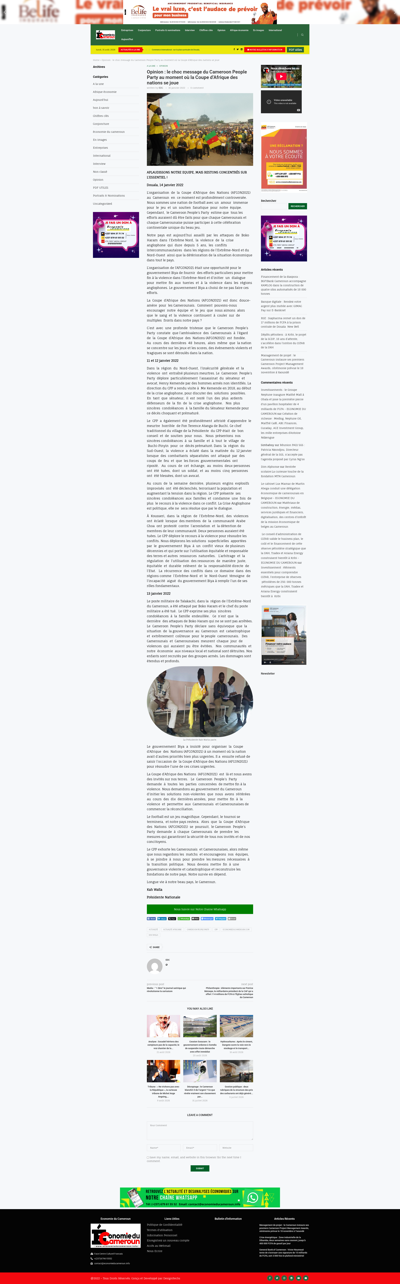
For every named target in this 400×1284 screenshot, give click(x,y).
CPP (216, 929)
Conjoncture (144, 30)
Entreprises (127, 30)
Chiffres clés (206, 30)
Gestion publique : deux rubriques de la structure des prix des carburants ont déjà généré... (236, 1090)
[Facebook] (234, 49)
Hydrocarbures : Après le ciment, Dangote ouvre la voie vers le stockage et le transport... (236, 1045)
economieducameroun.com (236, 929)
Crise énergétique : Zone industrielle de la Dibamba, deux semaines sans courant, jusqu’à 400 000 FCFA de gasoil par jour (282, 1240)
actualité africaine (172, 929)
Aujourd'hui (100, 99)
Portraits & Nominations (109, 195)
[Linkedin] (241, 49)
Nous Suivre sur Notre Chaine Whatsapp (200, 909)
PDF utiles (295, 49)
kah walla (153, 935)
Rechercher (268, 200)
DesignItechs (171, 1278)
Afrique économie (239, 30)
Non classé (100, 171)
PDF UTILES (100, 187)
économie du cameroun (109, 131)
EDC (161, 87)
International (275, 30)
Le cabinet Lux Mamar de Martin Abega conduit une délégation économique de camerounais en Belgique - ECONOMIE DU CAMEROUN (283, 493)
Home (96, 60)
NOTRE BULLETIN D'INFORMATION (265, 50)
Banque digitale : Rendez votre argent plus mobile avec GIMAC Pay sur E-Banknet (281, 306)
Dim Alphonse (270, 466)
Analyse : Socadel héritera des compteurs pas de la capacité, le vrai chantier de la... (163, 1045)
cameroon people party (198, 929)
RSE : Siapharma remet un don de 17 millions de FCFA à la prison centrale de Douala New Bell (283, 322)
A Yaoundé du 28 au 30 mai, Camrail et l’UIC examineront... (176, 50)
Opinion (221, 30)
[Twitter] (238, 49)
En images (258, 30)
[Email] (305, 1277)
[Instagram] (284, 1277)
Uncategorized (102, 203)
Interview (190, 30)
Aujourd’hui (127, 39)
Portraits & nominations (167, 30)
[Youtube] (298, 1277)
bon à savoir (101, 107)
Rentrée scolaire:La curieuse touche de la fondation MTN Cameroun (282, 471)
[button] (4, 12)
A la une (151, 66)
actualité (153, 929)
